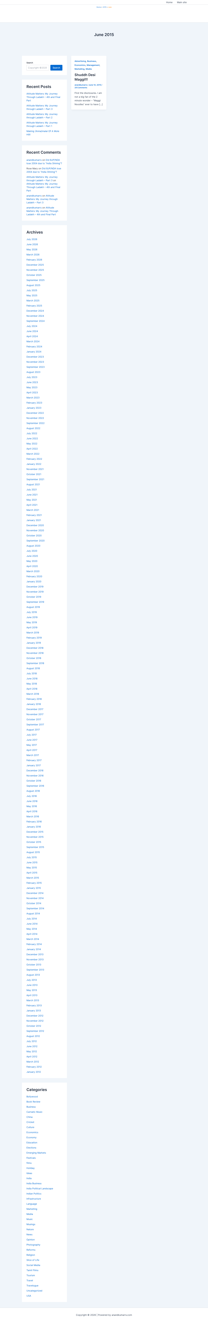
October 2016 (33, 780)
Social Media (33, 1265)
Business (31, 1106)
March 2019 (32, 632)
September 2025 (35, 280)
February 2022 (34, 458)
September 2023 (35, 367)
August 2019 (33, 607)
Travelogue (32, 1285)
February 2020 (34, 576)
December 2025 (35, 264)
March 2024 (32, 341)
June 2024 (32, 331)
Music (29, 1219)
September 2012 (35, 1031)
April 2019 (31, 627)
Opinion (30, 1239)
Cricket (30, 1122)
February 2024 (34, 346)
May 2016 (31, 806)
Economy (31, 1137)
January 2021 (33, 520)
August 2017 (33, 729)
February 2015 (34, 882)
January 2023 (33, 407)
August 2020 (33, 545)
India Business (33, 1183)
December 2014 (34, 893)
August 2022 (33, 428)
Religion (30, 1254)
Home (169, 2)
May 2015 (31, 867)
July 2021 (31, 489)
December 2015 (34, 831)
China (29, 1117)
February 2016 (34, 821)
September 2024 (35, 321)
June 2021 (31, 494)
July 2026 (31, 239)
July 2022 (31, 433)
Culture (30, 1127)
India (29, 1178)
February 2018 (34, 699)
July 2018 (31, 673)
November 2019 (35, 591)
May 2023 (31, 387)
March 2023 (32, 397)
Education (31, 1142)
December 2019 (34, 586)
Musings (30, 1224)
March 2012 (32, 1061)
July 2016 (31, 796)
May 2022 (31, 443)
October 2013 (33, 964)
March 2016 (32, 816)
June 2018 (31, 678)
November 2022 (35, 418)
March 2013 (32, 1000)
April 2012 (31, 1056)
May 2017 (31, 745)
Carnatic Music (34, 1111)
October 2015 (33, 842)
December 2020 (35, 525)
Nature (30, 1229)
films (29, 1163)
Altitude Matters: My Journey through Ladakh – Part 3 (42, 199)
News (29, 1234)
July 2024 (31, 326)
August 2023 (33, 372)
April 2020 (32, 566)
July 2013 (31, 979)
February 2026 (34, 259)
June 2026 (32, 244)
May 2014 (31, 928)
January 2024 (33, 351)
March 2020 (32, 571)
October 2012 (33, 1025)
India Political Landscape (39, 1188)
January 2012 (33, 1071)
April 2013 (31, 995)
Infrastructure (33, 1198)
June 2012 (31, 1046)
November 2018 (35, 653)
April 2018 (31, 688)
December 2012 (34, 1015)
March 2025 (32, 300)
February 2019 (34, 637)
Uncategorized (34, 1290)
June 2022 (32, 438)
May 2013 (31, 990)
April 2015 (31, 872)
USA (28, 1295)
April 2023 (32, 392)
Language (31, 1203)
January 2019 (33, 642)
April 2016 (31, 811)
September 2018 (35, 663)
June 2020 (32, 556)
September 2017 (35, 724)
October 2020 (34, 535)
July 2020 (31, 550)
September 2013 (35, 969)
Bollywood (32, 1096)
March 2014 (32, 939)
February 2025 (34, 305)
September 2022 (35, 423)
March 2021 (32, 510)
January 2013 (33, 1010)
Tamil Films (32, 1270)
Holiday (30, 1168)
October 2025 (34, 275)
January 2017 (33, 765)
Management (93, 65)
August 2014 (33, 913)
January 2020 (33, 581)
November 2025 (35, 269)
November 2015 (35, 836)
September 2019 (35, 601)
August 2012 (33, 1036)
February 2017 (34, 760)
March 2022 (32, 453)
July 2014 (31, 918)
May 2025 (31, 295)
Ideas (29, 1173)
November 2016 (35, 775)
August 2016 (33, 790)
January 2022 (33, 464)
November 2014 (35, 898)
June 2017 (31, 739)
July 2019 (31, 612)
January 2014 (33, 949)
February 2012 (34, 1066)
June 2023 (32, 382)
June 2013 (31, 985)
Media (29, 1214)
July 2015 (31, 857)
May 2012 (31, 1051)
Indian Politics (33, 1193)
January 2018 (33, 704)
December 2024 (35, 310)
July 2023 (31, 377)
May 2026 (31, 249)
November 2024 (35, 315)
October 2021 (33, 474)
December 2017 (34, 709)
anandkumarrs (34, 159)
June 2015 (31, 862)
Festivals (31, 1157)
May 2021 (31, 499)
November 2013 (35, 959)
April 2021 (31, 504)
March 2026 (32, 254)
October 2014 (33, 903)
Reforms (30, 1249)
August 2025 (33, 285)
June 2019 (31, 617)
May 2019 (31, 622)
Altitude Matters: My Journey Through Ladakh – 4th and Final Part (43, 97)
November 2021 (35, 469)
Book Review (33, 1101)
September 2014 (35, 908)
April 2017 (31, 750)
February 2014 (34, 944)
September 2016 (35, 785)
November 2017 (34, 714)
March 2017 (32, 755)
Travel (29, 1280)
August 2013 (33, 974)
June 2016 (31, 801)
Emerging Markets (36, 1152)
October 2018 (33, 658)
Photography (33, 1244)
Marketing (31, 1208)
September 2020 (35, 540)
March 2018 (32, 693)
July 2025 (31, 290)
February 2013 (34, 1005)
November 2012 (35, 1020)
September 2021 (35, 479)
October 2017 (33, 719)
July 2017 (31, 734)
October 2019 (33, 596)
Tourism (30, 1275)
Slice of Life (32, 1260)
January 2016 (33, 826)
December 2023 (35, 356)
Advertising (80, 61)
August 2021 (33, 484)
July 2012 (31, 1041)
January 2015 (33, 888)
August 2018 (33, 668)
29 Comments (81, 87)
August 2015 (33, 852)
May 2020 (31, 561)
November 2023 (35, 361)
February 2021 (34, 515)
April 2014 (31, 934)
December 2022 (35, 412)
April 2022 (32, 448)
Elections (31, 1147)
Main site (182, 2)
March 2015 (32, 877)
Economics (32, 1132)
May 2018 (31, 683)
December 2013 (34, 954)
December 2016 (34, 770)
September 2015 (35, 847)
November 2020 (35, 530)
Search (29, 62)
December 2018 (34, 647)
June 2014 (31, 923)
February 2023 (34, 402)
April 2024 (32, 336)
